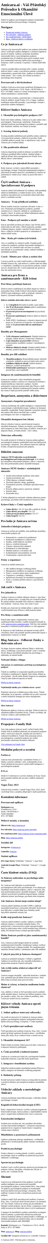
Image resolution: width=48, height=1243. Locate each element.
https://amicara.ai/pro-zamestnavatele (32, 834)
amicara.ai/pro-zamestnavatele (17, 624)
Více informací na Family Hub (13, 744)
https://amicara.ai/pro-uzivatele (25, 830)
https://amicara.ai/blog (14, 838)
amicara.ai (10, 1232)
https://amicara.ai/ (18, 825)
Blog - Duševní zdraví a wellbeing (19, 39)
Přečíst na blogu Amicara (10, 683)
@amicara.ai (15, 847)
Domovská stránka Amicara (16, 32)
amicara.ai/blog (26, 1232)
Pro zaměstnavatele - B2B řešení (18, 37)
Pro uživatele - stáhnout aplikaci (18, 35)
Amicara (13, 851)
